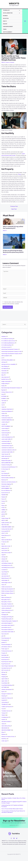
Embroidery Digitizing (6, 484)
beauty (3, 385)
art (2, 357)
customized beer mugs (6, 445)
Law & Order (4, 550)
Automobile (4, 370)
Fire (2, 503)
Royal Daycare (4, 659)
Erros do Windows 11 (6, 490)
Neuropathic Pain (5, 599)
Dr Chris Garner (4, 469)
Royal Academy (4, 657)
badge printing (4, 383)
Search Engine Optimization (7, 665)
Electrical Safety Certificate (7, 477)
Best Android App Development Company (10, 387)
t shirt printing (4, 702)
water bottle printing (5, 725)
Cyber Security (4, 454)
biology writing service (6, 392)
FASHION (5, 23)
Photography (4, 640)
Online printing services (6, 610)
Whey (2, 732)
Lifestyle (3, 559)
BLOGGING (3, 396)
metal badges (4, 580)
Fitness (3, 505)
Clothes (3, 413)
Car (2, 404)
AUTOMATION (4, 368)
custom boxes (4, 430)
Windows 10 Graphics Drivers (8, 736)
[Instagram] (11, 838)
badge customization (6, 381)
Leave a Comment (10, 62)
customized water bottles (7, 452)
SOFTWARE (4, 687)
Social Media (4, 683)
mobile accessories (5, 586)
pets (2, 636)
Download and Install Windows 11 (8, 467)
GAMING (3, 509)
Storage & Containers (6, 693)
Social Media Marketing (6, 685)
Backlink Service (5, 379)
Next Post (14, 209)
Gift (2, 516)
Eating (19, 174)
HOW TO (3, 533)
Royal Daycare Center (6, 661)
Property (3, 653)
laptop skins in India (6, 546)
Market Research (5, 578)
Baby (2, 375)
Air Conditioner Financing (7, 338)
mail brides (3, 574)
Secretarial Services (6, 668)
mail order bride (5, 576)
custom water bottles (6, 439)
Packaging (3, 614)
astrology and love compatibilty (8, 364)
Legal (2, 554)
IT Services (4, 541)
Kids (2, 544)
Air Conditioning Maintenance (8, 342)
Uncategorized (4, 717)
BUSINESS (5, 15)
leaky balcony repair (6, 552)
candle (3, 402)
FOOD (2, 507)
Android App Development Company (9, 349)
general (3, 514)
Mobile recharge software (7, 591)
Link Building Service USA (7, 567)
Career (3, 407)
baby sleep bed (5, 377)
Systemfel (3, 700)
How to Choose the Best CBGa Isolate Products (12, 808)
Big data (3, 390)
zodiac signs (4, 740)
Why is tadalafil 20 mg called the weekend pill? (13, 227)
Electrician (3, 479)
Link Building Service (6, 565)
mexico (3, 584)
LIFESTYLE (3, 561)
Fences (3, 499)
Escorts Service (4, 492)
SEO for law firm (5, 670)
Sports (2, 691)
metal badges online (6, 582)
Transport (3, 713)
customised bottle (5, 441)
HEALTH (5, 21)
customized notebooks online (8, 449)
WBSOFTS (14, 3)
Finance (3, 501)
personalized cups (5, 627)
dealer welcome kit (5, 456)
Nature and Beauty (5, 597)
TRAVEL (5, 29)
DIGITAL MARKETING (8, 12)
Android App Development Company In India (11, 351)
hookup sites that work (6, 529)
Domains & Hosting (5, 464)
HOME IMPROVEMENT (8, 26)
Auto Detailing (4, 366)
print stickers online (5, 646)
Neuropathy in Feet (5, 601)
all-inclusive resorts (5, 347)
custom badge (4, 428)
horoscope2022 (5, 531)
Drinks (2, 471)
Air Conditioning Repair (6, 345)
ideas (2, 537)
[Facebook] (14, 838)
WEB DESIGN (4, 728)
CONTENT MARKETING (6, 419)
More (2, 595)
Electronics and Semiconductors (8, 481)
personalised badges (6, 623)
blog (2, 394)
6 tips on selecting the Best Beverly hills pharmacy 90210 (13, 251)
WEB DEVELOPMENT (6, 730)
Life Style (3, 556)
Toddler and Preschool (6, 706)
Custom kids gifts (5, 432)
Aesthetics (3, 336)
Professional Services (6, 651)
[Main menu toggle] (25, 21)
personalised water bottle (7, 625)
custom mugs (4, 434)
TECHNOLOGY (6, 10)
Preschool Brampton (6, 644)
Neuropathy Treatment (6, 603)
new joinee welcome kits (7, 606)
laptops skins (4, 548)
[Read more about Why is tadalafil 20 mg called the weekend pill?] (14, 221)
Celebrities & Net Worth (6, 409)
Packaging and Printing (6, 616)
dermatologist (4, 458)
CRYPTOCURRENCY (7, 31)
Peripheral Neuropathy (6, 618)
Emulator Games (5, 486)
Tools (2, 708)
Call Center (3, 400)
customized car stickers (6, 447)
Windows (3, 734)
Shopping (3, 676)
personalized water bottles (7, 631)
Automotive (4, 372)
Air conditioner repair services (8, 340)
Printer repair (4, 648)
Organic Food (4, 612)
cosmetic (3, 424)
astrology (3, 362)
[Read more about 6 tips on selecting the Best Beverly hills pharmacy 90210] (14, 241)
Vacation (3, 719)
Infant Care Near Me (6, 539)
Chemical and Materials (6, 411)
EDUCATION (5, 18)
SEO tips (3, 672)
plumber (3, 642)
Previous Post (14, 206)
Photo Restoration (5, 638)
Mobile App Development (7, 588)
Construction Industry (6, 417)
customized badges (5, 443)
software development (6, 689)
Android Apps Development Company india (11, 353)
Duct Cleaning (4, 473)
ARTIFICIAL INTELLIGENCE (7, 360)
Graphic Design (4, 518)
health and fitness (5, 522)
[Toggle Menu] (19, 10)
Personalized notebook (6, 629)
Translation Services (6, 710)
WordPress (3, 738)
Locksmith (3, 569)
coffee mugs (4, 415)
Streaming (3, 695)
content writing (4, 422)
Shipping (3, 674)
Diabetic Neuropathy (6, 460)
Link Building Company (6, 563)
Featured (3, 497)
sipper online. (4, 680)
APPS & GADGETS (5, 355)
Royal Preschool (5, 663)
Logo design (4, 571)
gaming (3, 511)
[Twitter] (16, 838)
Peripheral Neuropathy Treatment (9, 621)
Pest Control (4, 633)
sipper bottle (4, 678)
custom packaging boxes (7, 437)
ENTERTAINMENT (5, 488)
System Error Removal (6, 698)
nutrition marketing (5, 608)
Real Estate (3, 655)
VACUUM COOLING (5, 721)
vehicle (3, 723)
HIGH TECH (4, 524)
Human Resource (5, 535)
